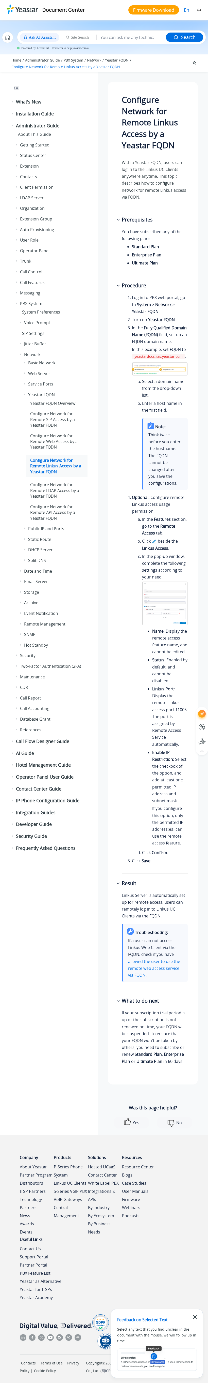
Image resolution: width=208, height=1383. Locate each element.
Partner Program (36, 1175)
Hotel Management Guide (43, 765)
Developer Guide (34, 824)
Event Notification (41, 613)
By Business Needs (99, 1228)
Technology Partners (31, 1203)
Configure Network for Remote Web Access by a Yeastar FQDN (54, 441)
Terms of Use (51, 1363)
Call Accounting (34, 708)
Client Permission (37, 187)
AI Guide (25, 753)
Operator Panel (34, 251)
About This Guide (34, 134)
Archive (31, 602)
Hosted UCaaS (101, 1167)
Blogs (127, 1175)
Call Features (32, 282)
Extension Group (36, 219)
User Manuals (135, 1191)
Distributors (31, 1183)
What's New (28, 102)
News (25, 1215)
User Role (29, 240)
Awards (27, 1224)
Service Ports (40, 384)
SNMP (30, 634)
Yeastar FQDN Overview (52, 403)
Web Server (39, 373)
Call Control (31, 272)
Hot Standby (36, 645)
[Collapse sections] (194, 63)
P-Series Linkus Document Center (193, 723)
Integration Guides (36, 812)
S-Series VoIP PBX (70, 1191)
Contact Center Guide (38, 789)
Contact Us (30, 1249)
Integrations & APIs (101, 1195)
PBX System (73, 60)
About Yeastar (33, 1167)
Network (94, 60)
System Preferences (41, 312)
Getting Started (34, 145)
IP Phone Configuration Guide (47, 800)
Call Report (30, 698)
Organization (32, 208)
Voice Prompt (37, 322)
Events (26, 1232)
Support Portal (193, 737)
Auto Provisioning (37, 229)
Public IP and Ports (46, 528)
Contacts (28, 177)
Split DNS (37, 560)
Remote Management (44, 624)
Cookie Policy (45, 1370)
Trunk (25, 261)
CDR (24, 687)
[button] (13, 102)
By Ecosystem (101, 1215)
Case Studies (134, 1183)
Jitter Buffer (35, 344)
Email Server (36, 581)
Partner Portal (33, 1265)
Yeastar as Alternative (40, 1281)
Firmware (131, 1199)
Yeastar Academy (36, 1297)
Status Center (33, 155)
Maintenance (32, 677)
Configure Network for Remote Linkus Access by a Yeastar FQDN (65, 66)
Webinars (131, 1207)
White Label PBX (103, 1183)
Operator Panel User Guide (45, 777)
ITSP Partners (33, 1191)
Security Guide (31, 836)
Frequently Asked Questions (46, 848)
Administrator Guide (42, 60)
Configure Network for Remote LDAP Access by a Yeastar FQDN (54, 490)
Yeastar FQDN (117, 60)
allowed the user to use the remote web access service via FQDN (154, 968)
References (30, 730)
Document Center (63, 9)
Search (188, 37)
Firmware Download (153, 10)
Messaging (30, 293)
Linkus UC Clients (70, 1183)
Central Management (66, 1211)
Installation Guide (35, 114)
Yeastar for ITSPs (36, 1289)
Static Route (39, 539)
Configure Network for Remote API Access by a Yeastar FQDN (52, 512)
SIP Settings (33, 333)
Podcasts (131, 1215)
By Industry (99, 1207)
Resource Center (138, 1167)
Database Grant (35, 719)
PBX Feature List (35, 1273)
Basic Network (41, 363)
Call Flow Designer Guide (42, 741)
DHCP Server (40, 550)
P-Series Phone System (68, 1171)
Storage (31, 592)
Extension (29, 166)
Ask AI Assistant (193, 709)
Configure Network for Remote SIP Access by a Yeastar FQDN (52, 419)
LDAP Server (32, 198)
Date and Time (38, 571)
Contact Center (102, 1175)
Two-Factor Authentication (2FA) (50, 666)
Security (28, 655)
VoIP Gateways (68, 1199)
